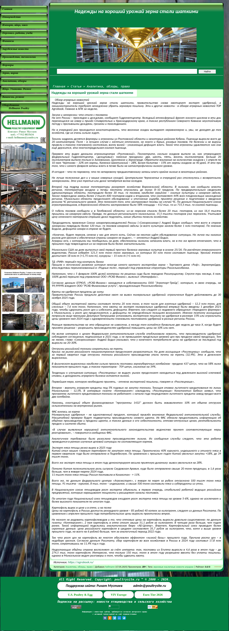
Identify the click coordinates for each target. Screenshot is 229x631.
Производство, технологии (19, 56)
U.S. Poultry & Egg (80, 594)
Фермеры (8, 65)
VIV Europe (119, 594)
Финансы (8, 40)
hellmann (110, 567)
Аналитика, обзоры (14, 80)
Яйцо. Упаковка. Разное (16, 88)
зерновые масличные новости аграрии (173, 567)
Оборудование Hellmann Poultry (15, 106)
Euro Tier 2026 (153, 594)
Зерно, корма (10, 72)
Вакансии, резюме (13, 96)
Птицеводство (11, 16)
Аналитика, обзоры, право (108, 86)
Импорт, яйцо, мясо (15, 25)
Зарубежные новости (15, 48)
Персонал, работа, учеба (17, 33)
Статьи (76, 86)
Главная (7, 8)
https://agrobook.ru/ (81, 562)
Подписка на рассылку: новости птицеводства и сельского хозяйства (114, 601)
